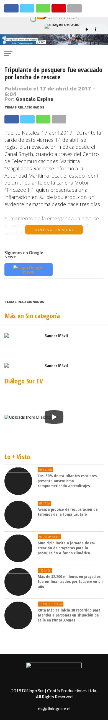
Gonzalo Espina (34, 99)
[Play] (54, 417)
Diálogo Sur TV (23, 380)
